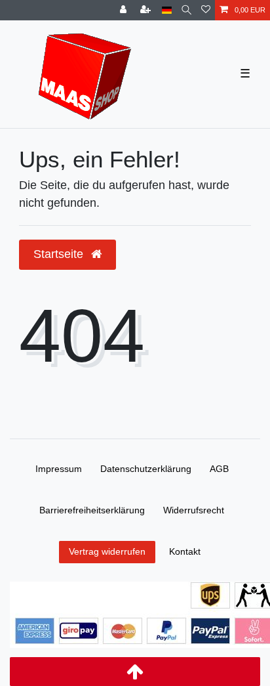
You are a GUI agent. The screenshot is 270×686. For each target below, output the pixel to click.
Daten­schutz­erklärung (145, 468)
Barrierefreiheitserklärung (92, 510)
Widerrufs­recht (193, 510)
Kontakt (185, 551)
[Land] (166, 10)
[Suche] (186, 10)
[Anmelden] (124, 10)
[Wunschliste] (206, 10)
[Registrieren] (147, 10)
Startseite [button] (60, 254)
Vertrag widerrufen (107, 551)
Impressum (58, 468)
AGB (219, 468)
